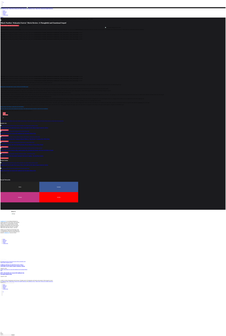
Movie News (4, 130)
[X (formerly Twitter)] (3, 117)
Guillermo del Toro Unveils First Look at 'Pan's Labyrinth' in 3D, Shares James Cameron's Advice (24, 127)
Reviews (4, 12)
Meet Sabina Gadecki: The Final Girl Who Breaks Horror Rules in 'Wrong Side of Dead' (21, 144)
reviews (4, 112)
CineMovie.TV (3, 221)
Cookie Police (5, 253)
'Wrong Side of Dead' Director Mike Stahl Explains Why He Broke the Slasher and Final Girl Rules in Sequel (26, 150)
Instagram (20, 197)
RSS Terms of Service (7, 250)
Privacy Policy (5, 251)
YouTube (58, 197)
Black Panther (5, 114)
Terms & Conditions (6, 249)
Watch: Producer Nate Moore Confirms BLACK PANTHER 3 (12, 106)
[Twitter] (3, 2)
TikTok (20, 186)
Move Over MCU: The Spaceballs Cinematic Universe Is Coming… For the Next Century (21, 156)
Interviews (5, 11)
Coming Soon (5, 14)
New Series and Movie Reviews (9, 25)
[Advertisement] (35, 57)
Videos (4, 13)
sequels (4, 113)
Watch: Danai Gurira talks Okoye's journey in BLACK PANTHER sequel (14, 86)
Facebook (59, 186)
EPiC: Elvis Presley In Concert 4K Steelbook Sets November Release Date (18, 133)
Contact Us (5, 255)
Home (4, 10)
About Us (4, 254)
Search (1, 282)
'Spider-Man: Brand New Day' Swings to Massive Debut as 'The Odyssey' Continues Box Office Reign (25, 139)
